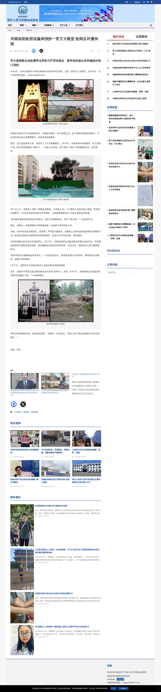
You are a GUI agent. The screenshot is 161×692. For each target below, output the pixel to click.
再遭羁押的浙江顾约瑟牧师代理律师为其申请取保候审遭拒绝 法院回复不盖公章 (24, 392)
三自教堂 (17, 412)
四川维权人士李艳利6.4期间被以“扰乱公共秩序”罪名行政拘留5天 (62, 626)
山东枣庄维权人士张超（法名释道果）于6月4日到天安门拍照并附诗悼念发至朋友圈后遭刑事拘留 (67, 551)
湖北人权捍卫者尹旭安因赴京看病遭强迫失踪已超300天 (86, 480)
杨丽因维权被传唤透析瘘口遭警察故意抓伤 (130, 74)
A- (99, 51)
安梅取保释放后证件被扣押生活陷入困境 (55, 480)
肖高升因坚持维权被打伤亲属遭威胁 (24, 451)
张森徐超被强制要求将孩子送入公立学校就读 (131, 67)
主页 (9, 30)
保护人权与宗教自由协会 (22, 20)
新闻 (18, 30)
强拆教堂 (34, 412)
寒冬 (19, 349)
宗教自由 (29, 30)
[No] (158, 688)
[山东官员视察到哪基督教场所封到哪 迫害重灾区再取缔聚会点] (55, 381)
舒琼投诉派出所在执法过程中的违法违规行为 (54, 593)
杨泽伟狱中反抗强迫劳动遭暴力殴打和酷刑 (24, 480)
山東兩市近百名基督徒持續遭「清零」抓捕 (86, 451)
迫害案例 (141, 36)
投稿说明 (126, 676)
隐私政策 (123, 688)
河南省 (23, 71)
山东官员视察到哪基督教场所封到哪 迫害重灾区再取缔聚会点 (54, 391)
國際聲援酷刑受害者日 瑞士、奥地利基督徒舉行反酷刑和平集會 (122, 118)
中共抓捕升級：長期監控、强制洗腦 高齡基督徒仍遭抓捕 (55, 451)
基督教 (79, 255)
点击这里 (120, 679)
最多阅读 (118, 36)
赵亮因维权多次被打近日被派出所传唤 (51, 505)
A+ (93, 51)
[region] (76, 13)
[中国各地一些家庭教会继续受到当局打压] (87, 385)
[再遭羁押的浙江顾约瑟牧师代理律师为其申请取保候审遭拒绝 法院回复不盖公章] (24, 381)
